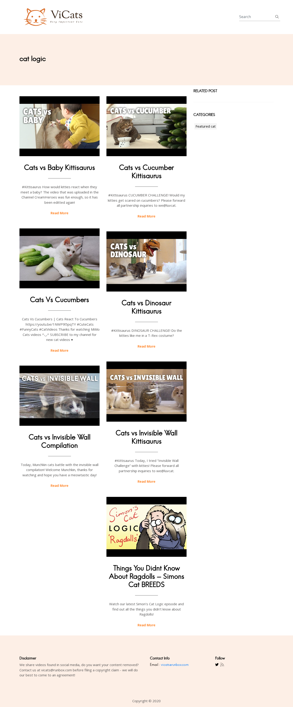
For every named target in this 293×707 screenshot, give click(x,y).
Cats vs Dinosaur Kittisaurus (146, 307)
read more (59, 213)
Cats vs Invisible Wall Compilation (59, 441)
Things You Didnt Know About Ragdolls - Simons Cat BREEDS (146, 576)
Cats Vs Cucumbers (59, 299)
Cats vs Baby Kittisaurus (59, 167)
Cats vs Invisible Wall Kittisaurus (146, 437)
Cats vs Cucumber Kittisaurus (146, 171)
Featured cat (205, 126)
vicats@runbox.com (175, 664)
